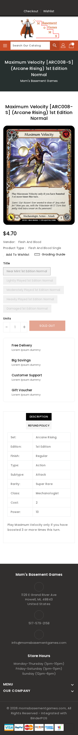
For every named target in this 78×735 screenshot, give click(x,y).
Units (7, 318)
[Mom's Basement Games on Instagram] (43, 5)
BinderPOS (39, 718)
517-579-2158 (39, 623)
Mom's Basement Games (39, 81)
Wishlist (48, 11)
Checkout (31, 11)
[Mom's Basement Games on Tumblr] (51, 5)
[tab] (38, 416)
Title (6, 263)
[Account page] (63, 45)
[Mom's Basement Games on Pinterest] (35, 5)
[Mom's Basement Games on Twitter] (27, 5)
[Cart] (72, 45)
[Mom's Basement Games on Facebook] (19, 5)
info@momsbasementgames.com (39, 642)
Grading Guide (54, 254)
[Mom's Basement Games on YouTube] (59, 5)
